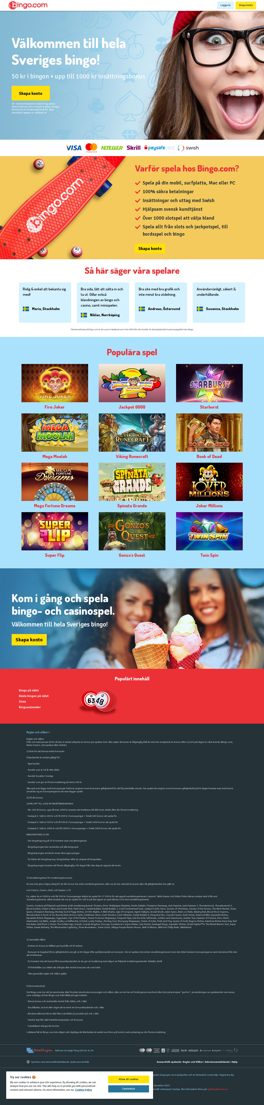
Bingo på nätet (29, 690)
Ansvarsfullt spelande (169, 1061)
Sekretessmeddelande (217, 1061)
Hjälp (235, 1061)
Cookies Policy (83, 1089)
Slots (22, 702)
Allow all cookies (128, 1079)
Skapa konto (246, 5)
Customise (128, 1088)
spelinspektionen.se (217, 1089)
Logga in (225, 5)
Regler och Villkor (193, 1061)
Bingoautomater (30, 707)
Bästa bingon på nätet (34, 696)
